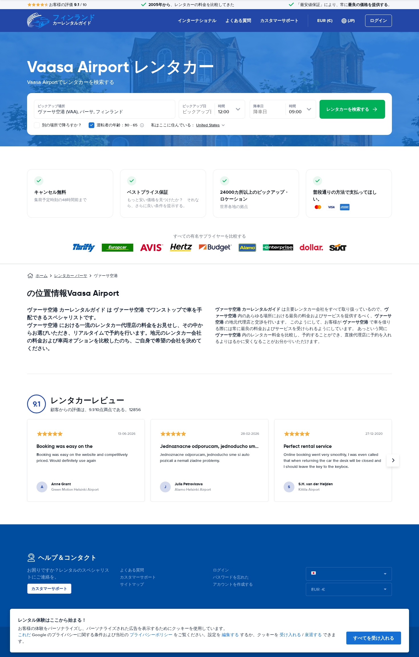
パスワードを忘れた (231, 577)
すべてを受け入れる (373, 638)
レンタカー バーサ (70, 275)
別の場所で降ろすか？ (61, 125)
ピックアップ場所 (51, 106)
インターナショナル (197, 20)
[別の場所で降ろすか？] (37, 125)
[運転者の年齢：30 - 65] (91, 125)
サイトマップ (132, 584)
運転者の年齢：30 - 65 (117, 125)
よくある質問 (238, 20)
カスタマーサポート (279, 20)
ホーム (42, 275)
